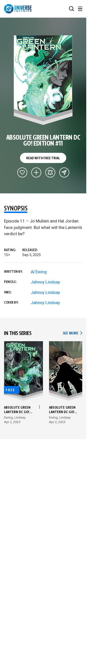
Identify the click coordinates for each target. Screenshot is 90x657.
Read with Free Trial (43, 158)
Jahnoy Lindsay (45, 281)
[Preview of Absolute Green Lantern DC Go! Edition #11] (43, 80)
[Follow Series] (50, 172)
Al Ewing (39, 271)
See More (72, 333)
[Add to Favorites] (22, 172)
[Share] (64, 172)
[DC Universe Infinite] (18, 9)
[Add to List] (36, 172)
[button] (71, 9)
